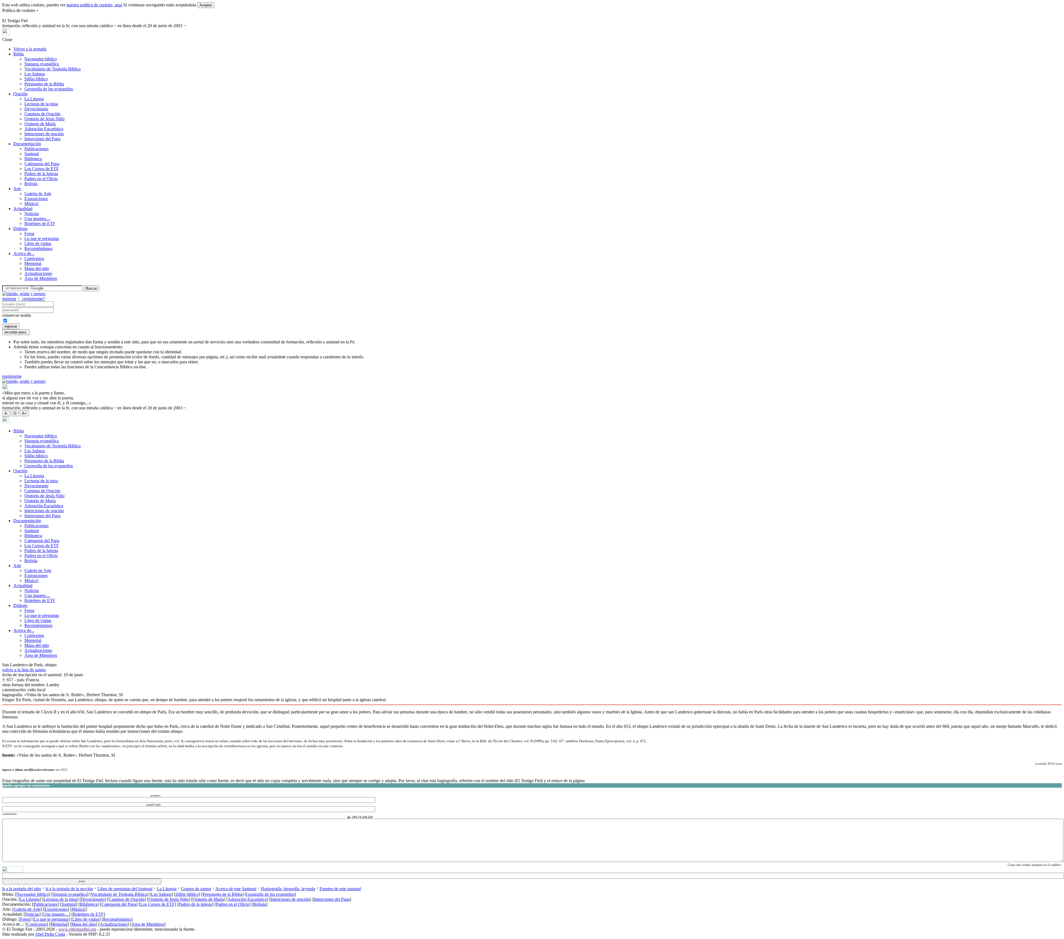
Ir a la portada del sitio (21, 888)
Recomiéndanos (38, 248)
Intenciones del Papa (42, 138)
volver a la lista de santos (24, 669)
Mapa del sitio (36, 268)
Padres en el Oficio (41, 178)
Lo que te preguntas (41, 238)
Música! (31, 203)
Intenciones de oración (44, 133)
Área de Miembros (40, 278)
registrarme (12, 376)
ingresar (9, 298)
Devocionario (36, 108)
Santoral (31, 153)
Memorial (32, 263)
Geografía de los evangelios (48, 88)
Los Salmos (34, 74)
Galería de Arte (37, 193)
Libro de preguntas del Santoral (125, 888)
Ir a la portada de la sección (69, 888)
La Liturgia (34, 98)
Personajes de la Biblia (44, 83)
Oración (20, 93)
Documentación (27, 143)
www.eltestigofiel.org (77, 929)
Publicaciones (36, 148)
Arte (17, 188)
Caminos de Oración (42, 113)
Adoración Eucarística (43, 128)
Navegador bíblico (40, 59)
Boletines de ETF (39, 223)
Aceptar (206, 5)
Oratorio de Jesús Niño (44, 118)
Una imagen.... (37, 218)
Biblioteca (33, 158)
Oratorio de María (40, 123)
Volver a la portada (29, 49)
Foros (29, 233)
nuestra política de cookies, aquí (94, 4)
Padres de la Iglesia (41, 173)
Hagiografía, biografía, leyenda (288, 888)
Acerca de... (23, 253)
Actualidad (22, 208)
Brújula (30, 183)
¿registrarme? (33, 298)
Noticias (31, 213)
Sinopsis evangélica (41, 64)
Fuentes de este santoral (340, 888)
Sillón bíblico (36, 78)
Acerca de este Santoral (235, 888)
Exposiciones (36, 198)
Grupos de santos (196, 888)
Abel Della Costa (50, 934)
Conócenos (34, 258)
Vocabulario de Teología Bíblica (52, 69)
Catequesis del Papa (41, 163)
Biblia (18, 54)
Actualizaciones (38, 273)
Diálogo (20, 228)
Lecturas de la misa (41, 103)
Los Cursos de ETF (41, 168)
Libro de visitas (37, 243)
